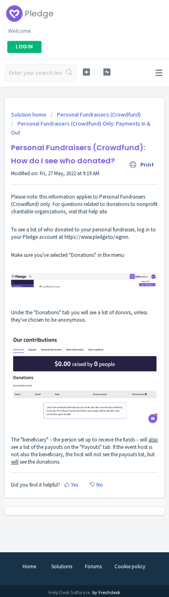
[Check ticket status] (107, 72)
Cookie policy (129, 566)
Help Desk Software (69, 592)
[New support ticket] (87, 72)
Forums (93, 566)
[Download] (69, 296)
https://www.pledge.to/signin (96, 236)
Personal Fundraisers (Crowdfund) (99, 114)
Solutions (61, 566)
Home (29, 566)
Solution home (29, 114)
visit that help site (88, 211)
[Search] (69, 73)
